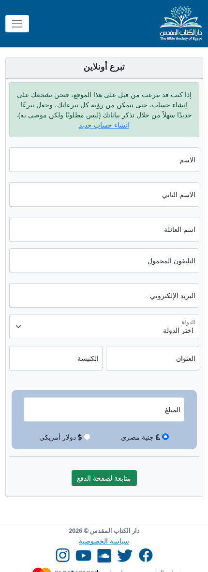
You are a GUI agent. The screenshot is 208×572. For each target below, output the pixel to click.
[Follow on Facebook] (145, 554)
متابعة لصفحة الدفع (104, 478)
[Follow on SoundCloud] (104, 554)
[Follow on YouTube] (83, 554)
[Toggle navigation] (17, 23)
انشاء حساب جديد (104, 124)
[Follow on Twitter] (125, 554)
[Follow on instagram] (62, 554)
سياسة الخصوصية (104, 540)
